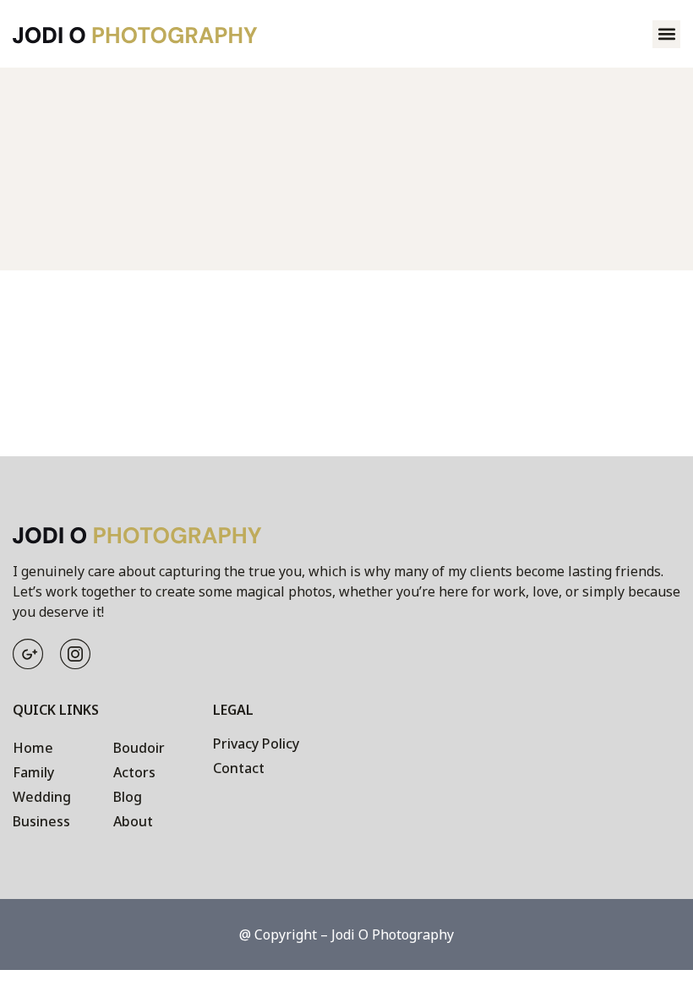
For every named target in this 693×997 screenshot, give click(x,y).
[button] (666, 34)
